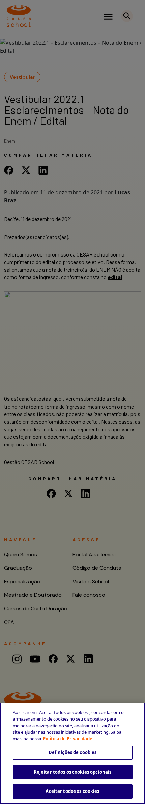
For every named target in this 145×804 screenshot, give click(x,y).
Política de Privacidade (67, 739)
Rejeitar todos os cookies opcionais (73, 772)
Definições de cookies (73, 752)
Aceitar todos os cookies (72, 791)
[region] (72, 753)
